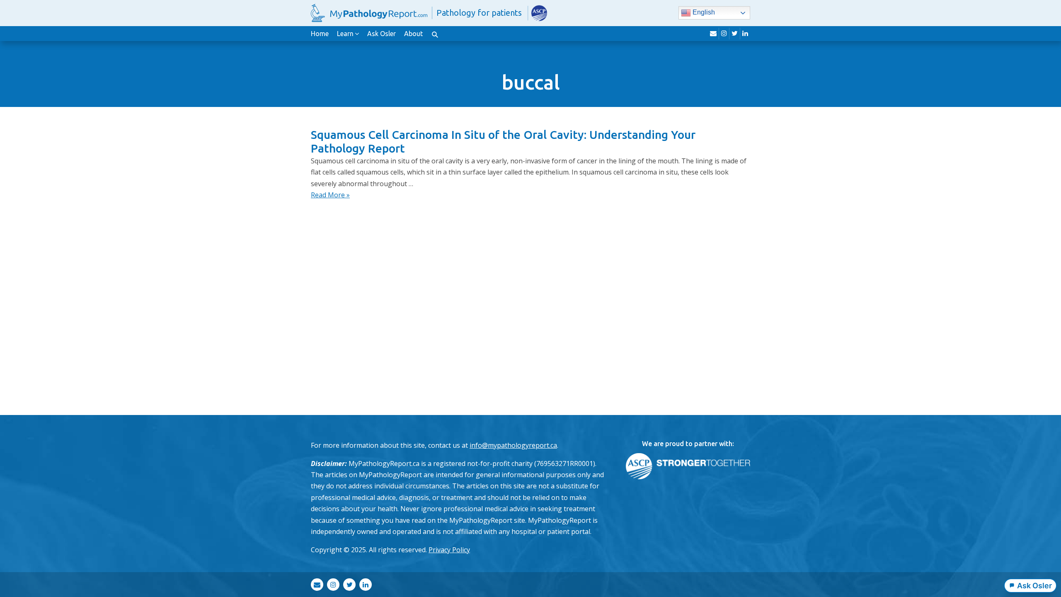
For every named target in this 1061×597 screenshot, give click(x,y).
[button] (434, 33)
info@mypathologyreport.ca (513, 445)
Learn (345, 33)
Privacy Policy (449, 549)
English (703, 12)
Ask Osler (381, 33)
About (413, 33)
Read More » (330, 194)
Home (320, 33)
